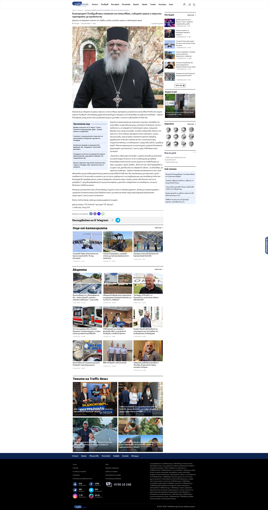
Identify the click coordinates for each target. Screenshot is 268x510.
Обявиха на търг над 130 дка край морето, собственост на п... (177, 201)
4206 (114, 336)
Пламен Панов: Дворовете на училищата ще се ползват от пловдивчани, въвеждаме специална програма (145, 331)
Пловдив (104, 4)
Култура (162, 4)
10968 (85, 450)
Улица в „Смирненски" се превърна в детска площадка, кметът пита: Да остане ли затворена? (93, 444)
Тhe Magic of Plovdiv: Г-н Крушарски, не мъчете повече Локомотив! (145, 297)
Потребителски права (113, 475)
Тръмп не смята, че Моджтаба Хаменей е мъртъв (183, 32)
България (115, 4)
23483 (114, 366)
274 (189, 69)
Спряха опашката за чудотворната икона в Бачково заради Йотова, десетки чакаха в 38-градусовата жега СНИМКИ (139, 409)
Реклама (75, 468)
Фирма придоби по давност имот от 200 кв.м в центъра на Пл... (180, 194)
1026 (114, 261)
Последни (169, 14)
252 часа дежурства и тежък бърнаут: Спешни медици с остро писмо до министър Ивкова (86, 331)
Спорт (153, 4)
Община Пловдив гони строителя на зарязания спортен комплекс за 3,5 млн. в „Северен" (117, 297)
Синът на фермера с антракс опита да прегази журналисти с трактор (116, 256)
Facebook (91, 213)
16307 (130, 450)
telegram (98, 213)
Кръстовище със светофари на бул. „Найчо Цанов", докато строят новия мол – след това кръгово (86, 297)
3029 (84, 336)
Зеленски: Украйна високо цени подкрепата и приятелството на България (185, 65)
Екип (107, 464)
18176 (177, 116)
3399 (144, 370)
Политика (126, 4)
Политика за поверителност (82, 479)
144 (83, 261)
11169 (84, 303)
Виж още (179, 85)
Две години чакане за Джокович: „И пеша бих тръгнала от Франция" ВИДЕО (93, 410)
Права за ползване (112, 472)
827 (144, 259)
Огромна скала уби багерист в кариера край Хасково (145, 255)
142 (189, 48)
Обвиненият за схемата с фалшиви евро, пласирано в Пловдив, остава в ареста (114, 331)
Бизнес (136, 4)
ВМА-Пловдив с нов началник (114, 363)
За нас (75, 464)
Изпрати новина (266, 245)
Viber (95, 213)
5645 (144, 336)
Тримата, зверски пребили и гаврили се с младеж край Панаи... (180, 182)
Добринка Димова (157, 24)
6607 (84, 368)
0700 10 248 (122, 484)
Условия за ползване (79, 472)
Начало (95, 4)
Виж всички (158, 228)
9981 (130, 414)
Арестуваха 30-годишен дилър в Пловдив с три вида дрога (86, 364)
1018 (189, 58)
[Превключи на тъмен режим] (194, 4)
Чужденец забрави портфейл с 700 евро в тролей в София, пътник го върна (146, 365)
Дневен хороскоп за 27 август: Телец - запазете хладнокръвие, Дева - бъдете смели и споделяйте (185, 23)
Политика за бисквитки (113, 479)
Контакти (76, 475)
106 (189, 37)
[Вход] (184, 5)
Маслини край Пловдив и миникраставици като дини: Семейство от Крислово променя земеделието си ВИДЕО (139, 444)
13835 (114, 303)
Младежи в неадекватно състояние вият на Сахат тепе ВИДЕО (180, 175)
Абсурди (135, 456)
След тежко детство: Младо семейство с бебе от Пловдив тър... (180, 188)
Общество (94, 456)
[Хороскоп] (180, 147)
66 (189, 26)
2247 (144, 303)
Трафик (116, 456)
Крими (144, 4)
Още (171, 4)
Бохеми (125, 456)
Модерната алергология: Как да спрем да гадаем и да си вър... (179, 113)
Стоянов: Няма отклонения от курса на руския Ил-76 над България (85, 256)
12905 (85, 414)
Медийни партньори (112, 468)
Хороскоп (169, 123)
